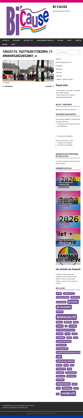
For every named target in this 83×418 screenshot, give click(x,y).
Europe (74, 334)
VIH (58, 394)
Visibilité (68, 393)
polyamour (60, 372)
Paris (69, 369)
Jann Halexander (62, 348)
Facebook (59, 76)
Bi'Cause (73, 301)
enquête (60, 334)
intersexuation (61, 345)
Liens (13, 44)
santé (75, 384)
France (69, 337)
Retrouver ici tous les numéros (66, 109)
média (66, 365)
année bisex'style (69, 293)
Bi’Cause (15, 40)
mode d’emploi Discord (63, 62)
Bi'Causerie (64, 307)
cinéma (76, 322)
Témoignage (67, 388)
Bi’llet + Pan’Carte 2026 (66, 240)
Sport (69, 40)
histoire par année (64, 341)
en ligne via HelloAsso (64, 143)
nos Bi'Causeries (63, 93)
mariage (59, 365)
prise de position (71, 372)
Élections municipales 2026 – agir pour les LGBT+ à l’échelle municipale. (68, 201)
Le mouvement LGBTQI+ (44, 40)
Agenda (4, 44)
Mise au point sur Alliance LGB (66, 183)
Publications (71, 376)
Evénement (60, 337)
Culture (60, 40)
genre (75, 337)
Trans (76, 388)
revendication (63, 384)
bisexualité (66, 317)
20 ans (59, 293)
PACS (72, 365)
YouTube (59, 72)
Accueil (4, 40)
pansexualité (61, 369)
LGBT (59, 357)
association (75, 297)
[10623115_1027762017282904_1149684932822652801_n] (28, 80)
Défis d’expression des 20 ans (65, 330)
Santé (77, 40)
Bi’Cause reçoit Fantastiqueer (64, 258)
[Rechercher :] (68, 52)
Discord (58, 59)
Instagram (59, 66)
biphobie (60, 311)
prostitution (60, 376)
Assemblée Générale (62, 297)
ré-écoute (60, 380)
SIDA (58, 388)
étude (67, 334)
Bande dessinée (61, 302)
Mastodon (59, 69)
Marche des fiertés (65, 361)
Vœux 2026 (62, 222)
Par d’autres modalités (64, 136)
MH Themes (53, 413)
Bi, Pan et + (27, 40)
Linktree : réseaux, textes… (65, 79)
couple (60, 326)
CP (66, 326)
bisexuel (59, 322)
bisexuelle (68, 322)
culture (73, 326)
